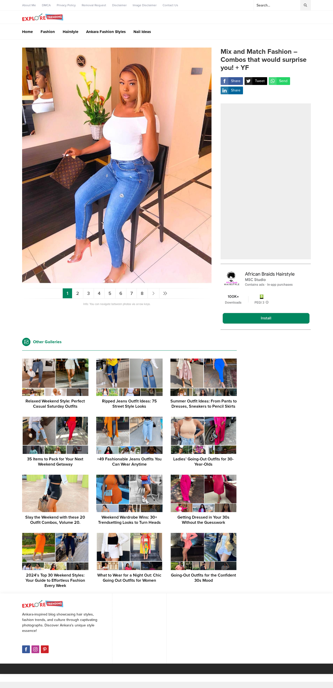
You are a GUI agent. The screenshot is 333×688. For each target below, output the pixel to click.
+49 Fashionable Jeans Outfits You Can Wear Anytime (129, 462)
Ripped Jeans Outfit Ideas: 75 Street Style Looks (129, 404)
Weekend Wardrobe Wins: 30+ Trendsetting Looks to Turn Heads (129, 520)
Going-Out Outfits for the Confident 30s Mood (203, 578)
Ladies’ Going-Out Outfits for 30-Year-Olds (203, 462)
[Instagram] (35, 649)
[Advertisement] (265, 181)
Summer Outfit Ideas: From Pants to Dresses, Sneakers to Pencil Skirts (203, 404)
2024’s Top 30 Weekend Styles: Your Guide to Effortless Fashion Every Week (55, 580)
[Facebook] (26, 649)
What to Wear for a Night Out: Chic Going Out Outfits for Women (129, 578)
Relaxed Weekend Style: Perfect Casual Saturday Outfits (55, 404)
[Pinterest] (45, 649)
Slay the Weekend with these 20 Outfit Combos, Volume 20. (55, 520)
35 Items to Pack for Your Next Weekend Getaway (55, 462)
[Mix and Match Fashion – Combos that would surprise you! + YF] (117, 282)
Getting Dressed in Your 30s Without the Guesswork (203, 520)
